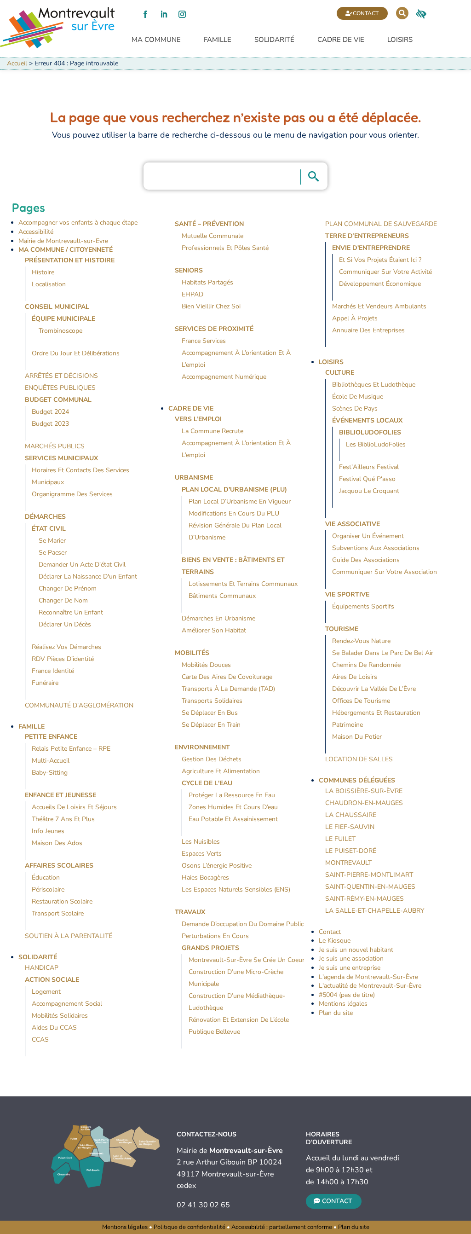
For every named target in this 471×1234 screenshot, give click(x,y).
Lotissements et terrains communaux (243, 583)
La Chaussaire (350, 815)
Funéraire (45, 682)
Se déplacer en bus (210, 712)
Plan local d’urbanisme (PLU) (234, 489)
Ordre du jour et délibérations (76, 353)
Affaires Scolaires (59, 865)
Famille (217, 39)
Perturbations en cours (215, 936)
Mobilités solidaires (60, 1015)
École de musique (357, 396)
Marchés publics (55, 446)
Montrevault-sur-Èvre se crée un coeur (246, 960)
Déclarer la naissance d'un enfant (88, 576)
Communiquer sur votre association (384, 572)
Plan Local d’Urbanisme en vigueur (240, 501)
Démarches (45, 516)
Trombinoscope (60, 330)
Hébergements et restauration (376, 712)
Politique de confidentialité (189, 1227)
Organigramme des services (72, 494)
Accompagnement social (67, 1003)
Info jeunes (48, 831)
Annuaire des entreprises (368, 330)
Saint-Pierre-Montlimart (369, 874)
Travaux (190, 912)
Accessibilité (35, 231)
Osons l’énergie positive (217, 865)
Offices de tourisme (361, 700)
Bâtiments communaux (222, 595)
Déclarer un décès (65, 624)
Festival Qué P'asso (367, 479)
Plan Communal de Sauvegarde (381, 224)
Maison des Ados (57, 843)
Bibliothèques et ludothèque (373, 384)
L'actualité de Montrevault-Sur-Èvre (370, 985)
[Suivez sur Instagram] (182, 14)
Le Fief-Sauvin (349, 827)
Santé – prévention (209, 224)
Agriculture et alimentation (221, 771)
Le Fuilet (340, 838)
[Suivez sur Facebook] (145, 14)
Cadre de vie (340, 39)
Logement (46, 991)
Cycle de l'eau (207, 783)
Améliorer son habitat (214, 630)
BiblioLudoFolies (370, 432)
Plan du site (336, 1012)
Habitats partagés (207, 282)
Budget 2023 (50, 423)
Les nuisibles (201, 841)
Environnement (202, 747)
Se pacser (53, 552)
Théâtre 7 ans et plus (63, 819)
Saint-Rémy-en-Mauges (364, 898)
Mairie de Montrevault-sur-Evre (63, 241)
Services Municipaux (61, 458)
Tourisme (341, 629)
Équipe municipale (63, 318)
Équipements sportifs (363, 606)
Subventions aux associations (375, 548)
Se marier (52, 540)
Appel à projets (355, 318)
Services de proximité (214, 328)
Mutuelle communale (212, 236)
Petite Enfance (51, 736)
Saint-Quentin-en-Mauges (370, 886)
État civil (49, 528)
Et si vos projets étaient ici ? (380, 259)
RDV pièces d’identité (63, 659)
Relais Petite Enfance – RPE (71, 748)
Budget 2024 (50, 411)
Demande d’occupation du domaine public (243, 924)
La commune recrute (212, 431)
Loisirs (400, 39)
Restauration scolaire (62, 901)
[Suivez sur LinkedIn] (163, 14)
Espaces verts (202, 853)
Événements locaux (367, 420)
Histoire (43, 272)
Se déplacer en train (211, 724)
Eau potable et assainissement (233, 819)
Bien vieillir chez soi (211, 306)
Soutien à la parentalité (68, 936)
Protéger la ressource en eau (232, 795)
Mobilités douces (206, 664)
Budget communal (58, 399)
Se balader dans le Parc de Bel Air (382, 653)
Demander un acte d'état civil (82, 564)
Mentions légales (343, 1003)
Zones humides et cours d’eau (233, 807)
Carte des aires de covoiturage (227, 676)
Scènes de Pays (355, 408)
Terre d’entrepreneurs (367, 236)
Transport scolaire (58, 913)
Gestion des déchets (211, 759)
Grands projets (210, 948)
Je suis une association (351, 958)
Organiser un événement (368, 536)
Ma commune (156, 39)
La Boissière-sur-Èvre (363, 791)
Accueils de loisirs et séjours (74, 807)
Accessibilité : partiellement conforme (281, 1227)
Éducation (46, 877)
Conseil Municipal (57, 306)
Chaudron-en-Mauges (364, 803)
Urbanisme (194, 477)
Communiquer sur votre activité (385, 271)
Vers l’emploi (198, 419)
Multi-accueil (50, 760)
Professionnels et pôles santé (225, 247)
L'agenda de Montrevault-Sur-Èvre (368, 977)
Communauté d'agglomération (79, 705)
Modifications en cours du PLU (234, 513)
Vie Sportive (347, 594)
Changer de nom (63, 600)
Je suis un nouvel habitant (356, 949)
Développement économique (380, 283)
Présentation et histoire (70, 260)
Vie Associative (352, 524)
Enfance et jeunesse (60, 795)
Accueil (17, 63)
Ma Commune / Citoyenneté (65, 249)
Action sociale (52, 979)
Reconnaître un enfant (71, 612)
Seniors (189, 270)
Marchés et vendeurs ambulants (379, 306)
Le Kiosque (334, 940)
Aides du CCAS (54, 1027)
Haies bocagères (205, 877)
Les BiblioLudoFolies (376, 444)
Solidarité (274, 39)
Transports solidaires (212, 700)
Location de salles (359, 759)
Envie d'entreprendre (371, 247)
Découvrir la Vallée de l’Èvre (374, 688)
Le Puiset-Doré (350, 850)
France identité (53, 670)
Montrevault (348, 862)
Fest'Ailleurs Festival (369, 467)
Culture (339, 372)
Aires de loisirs (354, 676)
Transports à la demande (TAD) (228, 688)
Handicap (41, 967)
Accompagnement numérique (224, 376)
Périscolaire (48, 889)
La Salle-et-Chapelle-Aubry (374, 910)
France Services (204, 340)
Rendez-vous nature (361, 641)
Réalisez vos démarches (66, 647)
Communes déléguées (357, 780)
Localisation (49, 284)
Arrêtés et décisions (61, 375)
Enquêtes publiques (60, 387)
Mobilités (192, 653)
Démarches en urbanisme (218, 618)
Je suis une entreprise (349, 967)
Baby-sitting (50, 772)
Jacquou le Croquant (369, 491)
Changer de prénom (68, 588)
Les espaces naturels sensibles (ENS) (236, 889)
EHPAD (192, 294)
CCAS (40, 1039)
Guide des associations (366, 560)
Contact (366, 13)
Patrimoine (347, 724)
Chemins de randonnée (366, 664)
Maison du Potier (357, 736)
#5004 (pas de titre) (347, 995)
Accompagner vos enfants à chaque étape (78, 222)
